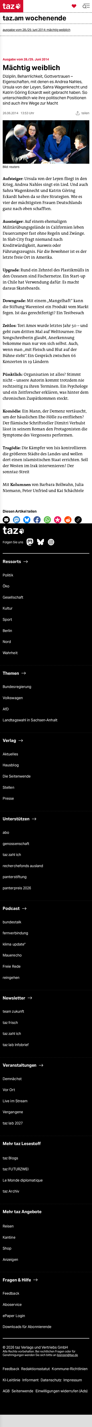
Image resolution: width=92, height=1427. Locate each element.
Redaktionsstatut (36, 1369)
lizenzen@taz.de (67, 1355)
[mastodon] (30, 544)
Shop (7, 1248)
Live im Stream (15, 1101)
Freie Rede (12, 966)
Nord (7, 642)
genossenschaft (16, 844)
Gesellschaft (13, 597)
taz (14, 531)
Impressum (72, 1380)
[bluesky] (40, 544)
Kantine (9, 1237)
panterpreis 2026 (17, 888)
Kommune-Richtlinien (70, 1369)
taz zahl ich (12, 855)
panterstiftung (15, 877)
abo (6, 832)
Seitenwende (23, 1391)
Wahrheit (10, 653)
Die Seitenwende (17, 776)
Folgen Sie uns (13, 542)
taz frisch (10, 1023)
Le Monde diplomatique (23, 1180)
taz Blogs (10, 1158)
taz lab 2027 (13, 1123)
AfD (6, 709)
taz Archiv (11, 1191)
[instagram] (51, 544)
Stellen (8, 787)
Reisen (8, 1226)
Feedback (11, 1293)
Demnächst (12, 1079)
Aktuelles (10, 754)
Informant (31, 1380)
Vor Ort (9, 1090)
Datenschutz (51, 1380)
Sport (7, 619)
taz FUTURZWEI (16, 1169)
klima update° (14, 944)
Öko (6, 586)
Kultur (8, 608)
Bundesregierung (17, 687)
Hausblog (11, 765)
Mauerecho (12, 955)
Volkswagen (13, 698)
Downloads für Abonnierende (27, 1327)
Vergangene (13, 1112)
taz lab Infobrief (16, 1045)
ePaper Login (14, 1316)
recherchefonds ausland (23, 866)
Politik (8, 575)
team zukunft (13, 1011)
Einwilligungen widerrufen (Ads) (62, 1391)
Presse (8, 798)
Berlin (7, 631)
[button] (86, 6)
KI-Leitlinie (12, 1380)
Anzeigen (10, 1259)
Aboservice (12, 1304)
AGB (6, 1391)
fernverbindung (15, 933)
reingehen (11, 978)
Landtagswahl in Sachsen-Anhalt (30, 720)
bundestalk (12, 922)
